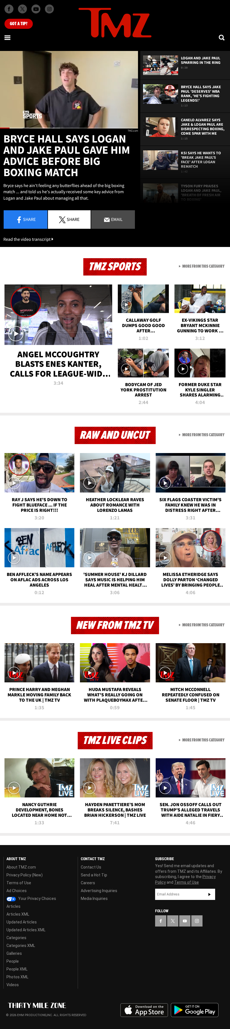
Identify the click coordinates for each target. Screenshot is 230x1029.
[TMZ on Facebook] (8, 8)
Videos (12, 985)
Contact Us (91, 867)
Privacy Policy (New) (24, 875)
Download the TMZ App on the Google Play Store (195, 1010)
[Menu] (8, 37)
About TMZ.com (21, 867)
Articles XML (17, 914)
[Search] (222, 37)
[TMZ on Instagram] (49, 8)
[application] (69, 90)
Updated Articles (21, 922)
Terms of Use (18, 883)
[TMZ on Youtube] (35, 8)
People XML (16, 969)
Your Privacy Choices (36, 898)
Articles (13, 906)
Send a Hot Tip (94, 875)
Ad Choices (16, 890)
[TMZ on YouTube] (184, 921)
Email (116, 219)
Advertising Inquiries (99, 890)
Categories (16, 937)
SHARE (73, 219)
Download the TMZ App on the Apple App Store (144, 1010)
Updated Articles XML (25, 930)
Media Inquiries (94, 898)
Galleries (14, 953)
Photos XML (17, 977)
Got (18, 24)
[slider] (69, 128)
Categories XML (20, 945)
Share (29, 219)
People (12, 961)
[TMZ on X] (22, 8)
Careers (88, 883)
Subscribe (209, 894)
